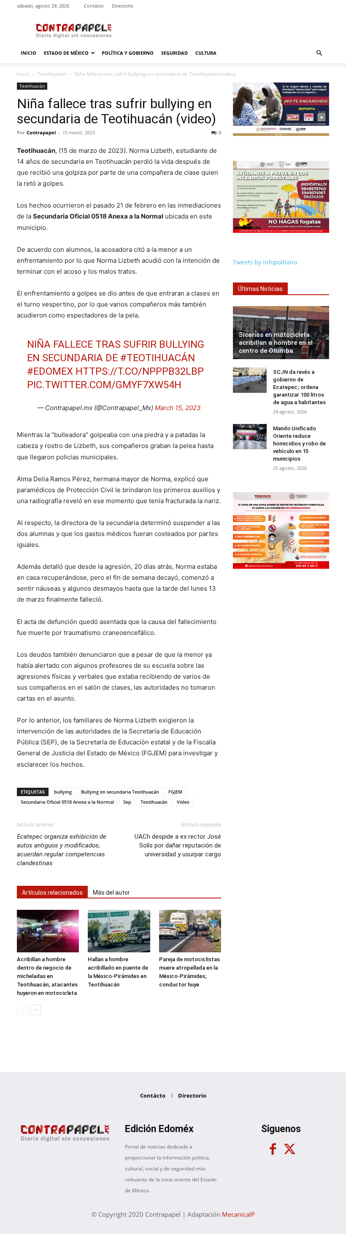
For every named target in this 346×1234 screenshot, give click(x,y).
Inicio (28, 53)
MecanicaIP (238, 1214)
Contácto (94, 6)
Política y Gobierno (128, 53)
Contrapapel (41, 132)
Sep (127, 802)
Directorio (122, 6)
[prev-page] (22, 1010)
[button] (319, 53)
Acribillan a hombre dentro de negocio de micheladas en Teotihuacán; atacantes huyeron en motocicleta (47, 976)
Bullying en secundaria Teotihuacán (120, 792)
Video (183, 802)
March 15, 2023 (178, 408)
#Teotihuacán (157, 358)
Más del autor (111, 892)
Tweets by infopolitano (265, 262)
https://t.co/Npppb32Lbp (140, 371)
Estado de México (66, 53)
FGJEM (175, 792)
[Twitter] (289, 1149)
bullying (63, 792)
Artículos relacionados (52, 892)
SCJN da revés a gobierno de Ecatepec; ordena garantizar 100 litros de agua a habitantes (299, 387)
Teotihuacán (51, 73)
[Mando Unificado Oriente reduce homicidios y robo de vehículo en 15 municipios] (250, 436)
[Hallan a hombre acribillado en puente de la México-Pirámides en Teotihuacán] (119, 931)
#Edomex (50, 371)
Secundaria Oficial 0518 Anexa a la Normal (67, 802)
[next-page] (35, 1010)
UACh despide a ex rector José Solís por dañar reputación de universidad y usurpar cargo (178, 845)
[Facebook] (272, 1149)
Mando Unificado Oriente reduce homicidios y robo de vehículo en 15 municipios (299, 443)
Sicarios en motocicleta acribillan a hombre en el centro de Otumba (276, 342)
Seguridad (174, 53)
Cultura (205, 53)
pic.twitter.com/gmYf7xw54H (104, 385)
